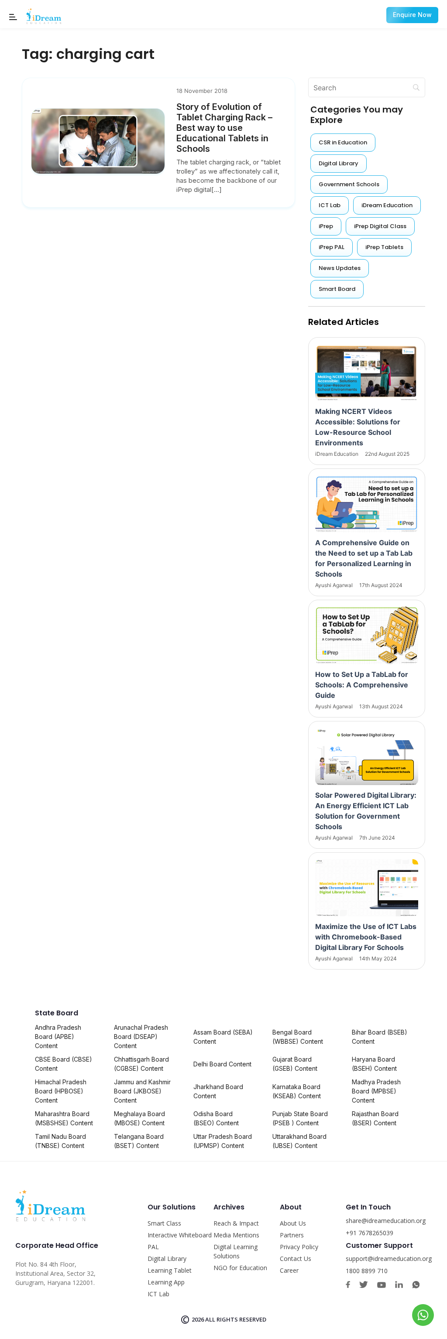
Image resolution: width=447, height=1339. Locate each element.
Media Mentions (236, 1235)
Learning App (166, 1282)
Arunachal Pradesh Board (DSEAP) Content (141, 1036)
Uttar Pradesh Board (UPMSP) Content (222, 1141)
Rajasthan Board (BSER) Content (375, 1118)
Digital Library (167, 1258)
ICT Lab (158, 1294)
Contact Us (295, 1258)
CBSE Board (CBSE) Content (63, 1063)
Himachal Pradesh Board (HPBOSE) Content (60, 1091)
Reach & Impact (236, 1223)
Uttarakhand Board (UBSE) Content (299, 1141)
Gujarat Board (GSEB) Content (294, 1063)
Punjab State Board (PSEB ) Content (300, 1118)
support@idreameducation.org (389, 1258)
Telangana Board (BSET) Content (139, 1141)
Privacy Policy (299, 1247)
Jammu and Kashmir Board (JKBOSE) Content (142, 1091)
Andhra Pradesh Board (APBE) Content (58, 1036)
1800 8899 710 (367, 1271)
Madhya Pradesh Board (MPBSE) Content (376, 1091)
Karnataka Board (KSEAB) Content (296, 1091)
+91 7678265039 (369, 1233)
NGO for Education (240, 1268)
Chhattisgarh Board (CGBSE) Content (141, 1063)
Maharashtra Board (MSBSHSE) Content (64, 1118)
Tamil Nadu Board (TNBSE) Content (60, 1141)
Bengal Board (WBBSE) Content (297, 1036)
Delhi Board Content (222, 1064)
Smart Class (164, 1223)
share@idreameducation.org (386, 1220)
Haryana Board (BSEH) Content (374, 1063)
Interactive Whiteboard (180, 1235)
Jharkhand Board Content (218, 1091)
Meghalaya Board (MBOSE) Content (139, 1118)
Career (289, 1270)
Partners (292, 1235)
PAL (153, 1247)
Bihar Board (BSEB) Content (379, 1036)
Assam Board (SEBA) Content (223, 1036)
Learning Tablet (170, 1270)
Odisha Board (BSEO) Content (216, 1118)
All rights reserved (235, 1319)
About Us (293, 1223)
